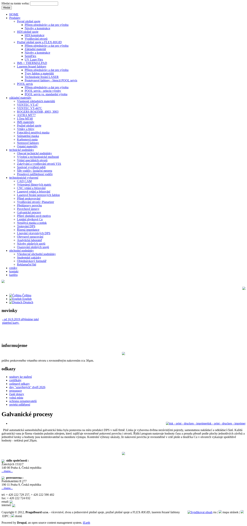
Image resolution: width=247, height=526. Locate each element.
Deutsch (27, 302)
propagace (15, 390)
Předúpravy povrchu (29, 205)
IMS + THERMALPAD (32, 63)
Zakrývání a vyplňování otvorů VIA (39, 163)
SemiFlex (30, 56)
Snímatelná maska (28, 136)
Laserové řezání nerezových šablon (38, 195)
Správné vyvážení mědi (31, 167)
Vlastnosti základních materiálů (36, 101)
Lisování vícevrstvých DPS (33, 233)
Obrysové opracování (30, 236)
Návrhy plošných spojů (31, 243)
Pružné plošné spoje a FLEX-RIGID (39, 42)
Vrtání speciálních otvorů (32, 160)
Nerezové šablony (28, 143)
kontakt (13, 271)
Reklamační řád (26, 264)
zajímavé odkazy (19, 383)
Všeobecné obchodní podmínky (36, 254)
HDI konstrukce (34, 35)
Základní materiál (35, 49)
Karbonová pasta (27, 139)
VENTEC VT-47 (27, 104)
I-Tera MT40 (25, 118)
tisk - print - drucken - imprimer (226, 423)
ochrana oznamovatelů (23, 401)
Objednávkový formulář (31, 261)
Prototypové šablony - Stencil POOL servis (51, 80)
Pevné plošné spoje (28, 21)
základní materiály (20, 97)
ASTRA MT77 (26, 115)
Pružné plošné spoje (29, 125)
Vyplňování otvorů (36, 38)
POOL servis (25, 83)
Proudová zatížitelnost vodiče (35, 174)
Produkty (14, 17)
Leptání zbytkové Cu (30, 219)
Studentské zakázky (29, 257)
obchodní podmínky (21, 250)
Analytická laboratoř (29, 240)
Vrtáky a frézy (25, 129)
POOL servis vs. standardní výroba (46, 94)
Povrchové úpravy (28, 209)
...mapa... (7, 471)
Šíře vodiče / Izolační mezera (34, 170)
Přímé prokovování (28, 198)
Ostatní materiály (27, 146)
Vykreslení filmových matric (34, 184)
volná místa (16, 397)
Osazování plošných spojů (33, 247)
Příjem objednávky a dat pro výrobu (47, 24)
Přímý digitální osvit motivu (34, 215)
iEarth (86, 522)
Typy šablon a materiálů (39, 73)
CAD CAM (24, 181)
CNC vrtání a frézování (31, 188)
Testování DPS (26, 226)
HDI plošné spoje (27, 31)
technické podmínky (21, 149)
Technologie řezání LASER (42, 77)
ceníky (13, 268)
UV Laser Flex (34, 59)
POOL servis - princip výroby (43, 90)
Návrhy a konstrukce (37, 28)
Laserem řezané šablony (31, 66)
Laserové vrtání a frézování (33, 191)
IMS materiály (25, 122)
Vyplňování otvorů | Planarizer (35, 202)
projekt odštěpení (19, 404)
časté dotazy (16, 394)
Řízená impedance (28, 229)
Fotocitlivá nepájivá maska (33, 132)
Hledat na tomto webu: (16, 3)
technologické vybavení (23, 177)
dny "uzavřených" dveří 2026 (27, 387)
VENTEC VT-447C (29, 108)
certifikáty (15, 380)
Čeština (26, 295)
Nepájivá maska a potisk (32, 222)
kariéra (13, 275)
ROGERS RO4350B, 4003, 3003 (37, 111)
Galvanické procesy (29, 212)
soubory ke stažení (20, 376)
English (27, 298)
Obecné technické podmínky (34, 153)
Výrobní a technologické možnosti (38, 156)
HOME (14, 14)
